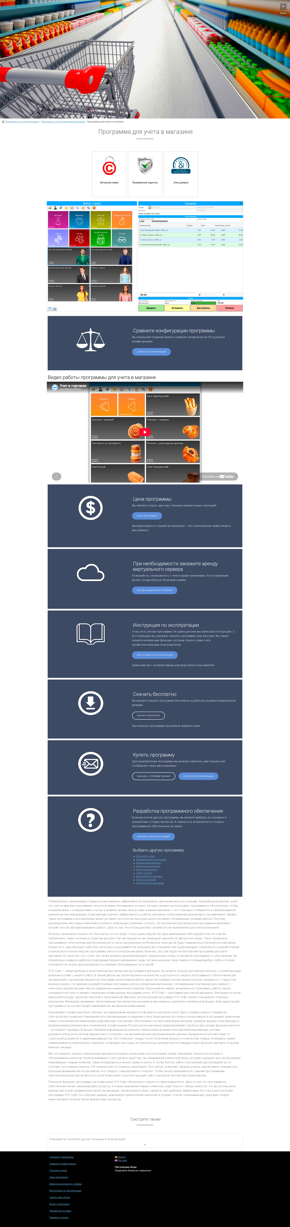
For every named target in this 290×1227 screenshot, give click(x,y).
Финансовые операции (148, 863)
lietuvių (121, 1157)
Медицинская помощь (148, 866)
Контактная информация (198, 776)
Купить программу (59, 1204)
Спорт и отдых (144, 873)
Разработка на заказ (60, 1211)
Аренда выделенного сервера (154, 590)
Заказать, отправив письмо (153, 776)
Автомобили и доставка (149, 876)
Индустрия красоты (147, 870)
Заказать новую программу (153, 837)
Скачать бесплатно (148, 716)
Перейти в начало (59, 1218)
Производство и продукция (151, 860)
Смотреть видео (58, 1171)
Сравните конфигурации (151, 352)
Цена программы (147, 516)
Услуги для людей (146, 880)
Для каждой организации (150, 883)
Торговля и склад (145, 856)
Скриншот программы (61, 1157)
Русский (122, 1160)
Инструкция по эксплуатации (155, 655)
